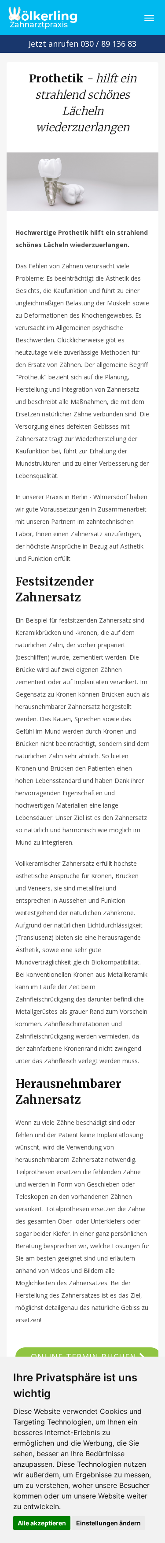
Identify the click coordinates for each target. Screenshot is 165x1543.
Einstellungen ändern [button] (108, 1523)
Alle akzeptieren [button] (42, 1523)
